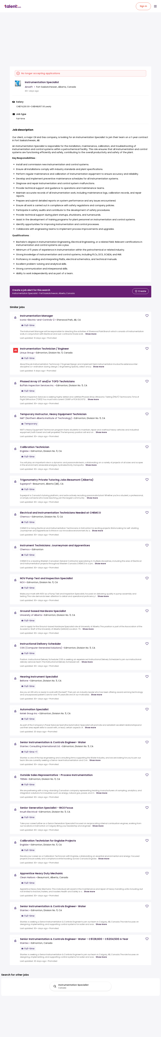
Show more (90, 334)
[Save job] (147, 315)
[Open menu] (155, 6)
